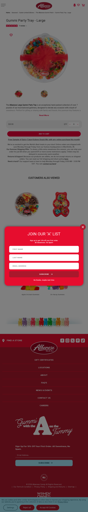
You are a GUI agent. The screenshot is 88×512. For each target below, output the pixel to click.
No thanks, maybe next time (44, 280)
